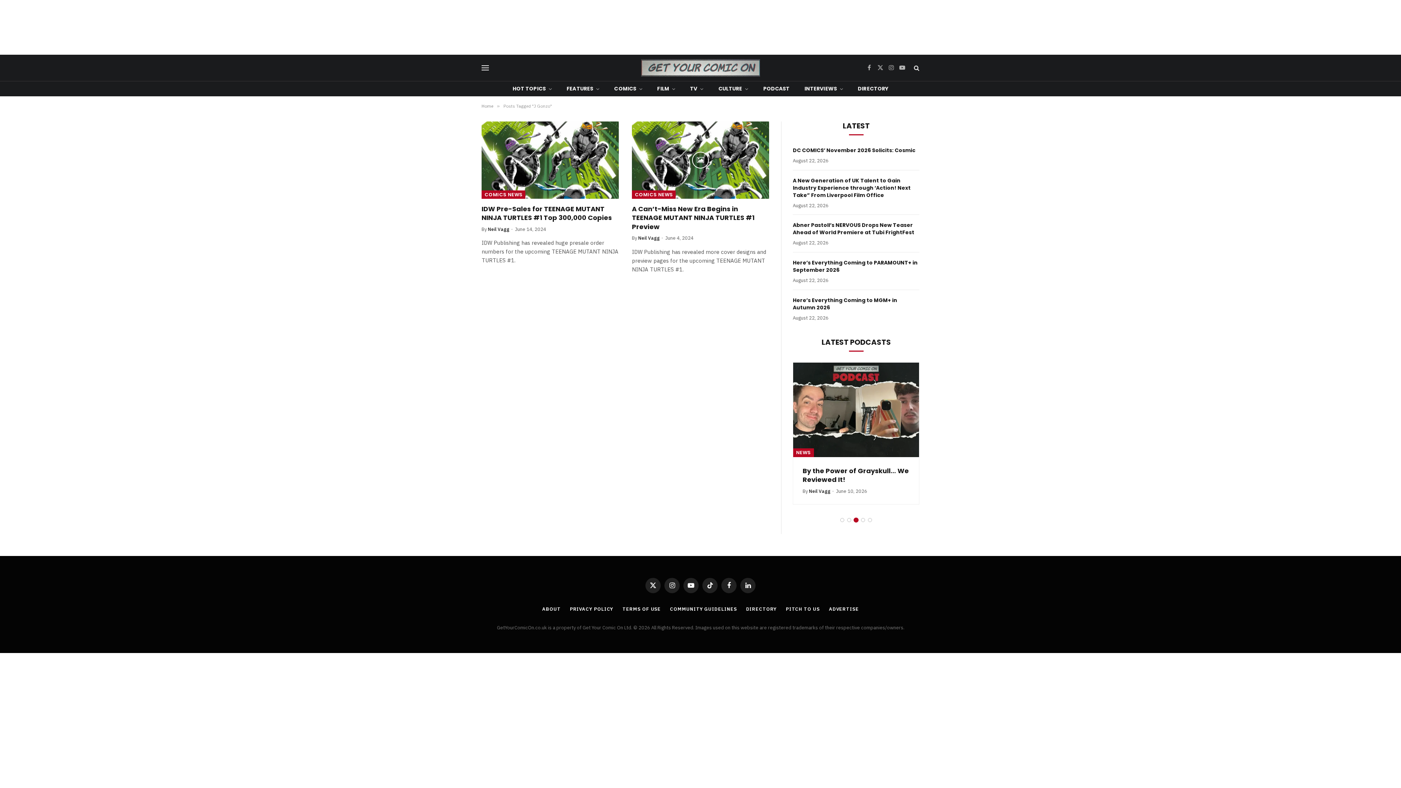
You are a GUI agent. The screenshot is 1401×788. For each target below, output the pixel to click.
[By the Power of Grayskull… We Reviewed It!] (856, 410)
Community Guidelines (703, 609)
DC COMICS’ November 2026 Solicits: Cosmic (854, 150)
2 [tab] (849, 520)
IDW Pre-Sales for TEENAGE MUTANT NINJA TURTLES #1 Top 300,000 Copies (547, 213)
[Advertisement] (700, 27)
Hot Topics (529, 88)
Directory (873, 88)
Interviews (820, 88)
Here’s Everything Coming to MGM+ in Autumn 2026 (845, 304)
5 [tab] (870, 520)
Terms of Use (641, 609)
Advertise (844, 609)
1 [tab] (842, 520)
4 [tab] (863, 520)
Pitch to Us (803, 609)
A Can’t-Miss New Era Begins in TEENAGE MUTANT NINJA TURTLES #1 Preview (693, 218)
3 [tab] (856, 520)
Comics (625, 88)
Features (580, 88)
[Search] (915, 68)
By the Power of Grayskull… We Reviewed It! (856, 475)
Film (663, 88)
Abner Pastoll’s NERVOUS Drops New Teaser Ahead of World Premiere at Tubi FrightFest (853, 228)
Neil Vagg (498, 229)
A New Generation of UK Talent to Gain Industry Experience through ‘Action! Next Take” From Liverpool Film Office (852, 188)
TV (693, 88)
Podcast (776, 88)
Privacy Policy (592, 609)
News (803, 452)
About (551, 609)
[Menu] (485, 68)
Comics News (503, 194)
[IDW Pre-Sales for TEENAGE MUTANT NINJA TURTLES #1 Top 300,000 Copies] (550, 160)
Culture (730, 88)
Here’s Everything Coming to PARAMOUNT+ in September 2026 (855, 266)
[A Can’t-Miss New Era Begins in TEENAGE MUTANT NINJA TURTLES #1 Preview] (700, 160)
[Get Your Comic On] (700, 68)
